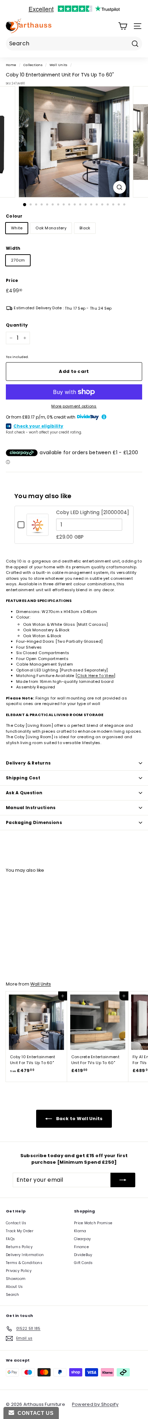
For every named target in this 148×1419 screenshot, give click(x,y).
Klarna (80, 1231)
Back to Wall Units (79, 1118)
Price (12, 280)
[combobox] (74, 44)
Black (85, 228)
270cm (18, 260)
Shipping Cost (23, 778)
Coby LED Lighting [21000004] (92, 512)
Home (11, 65)
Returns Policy (19, 1246)
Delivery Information (25, 1254)
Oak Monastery (50, 228)
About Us (14, 1286)
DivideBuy (83, 1254)
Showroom (15, 1278)
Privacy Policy (19, 1270)
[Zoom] (119, 187)
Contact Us (16, 1223)
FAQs (10, 1239)
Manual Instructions (31, 808)
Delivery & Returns (28, 763)
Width (13, 248)
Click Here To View (95, 675)
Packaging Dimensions (34, 822)
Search (12, 1294)
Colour (14, 216)
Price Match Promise (93, 1223)
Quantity (17, 325)
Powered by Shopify (95, 1404)
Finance (81, 1246)
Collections (32, 65)
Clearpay (82, 1239)
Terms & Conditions (24, 1262)
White (16, 228)
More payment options (74, 406)
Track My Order (19, 1231)
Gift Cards (83, 1262)
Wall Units (58, 65)
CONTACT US (33, 1413)
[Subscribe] (122, 1180)
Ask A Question (24, 793)
